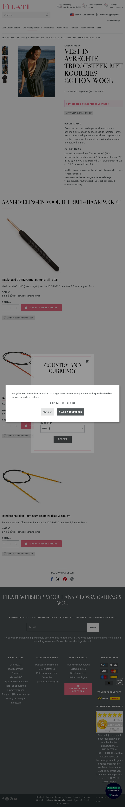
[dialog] (62, 403)
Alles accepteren (70, 412)
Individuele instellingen (62, 402)
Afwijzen (47, 412)
